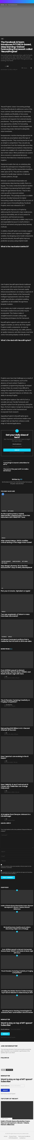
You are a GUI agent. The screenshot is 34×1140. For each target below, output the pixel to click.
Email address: (17, 444)
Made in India (16, 561)
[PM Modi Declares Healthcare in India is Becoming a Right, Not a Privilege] (17, 918)
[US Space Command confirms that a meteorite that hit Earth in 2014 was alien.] (17, 628)
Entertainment (6, 561)
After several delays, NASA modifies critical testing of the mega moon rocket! (16, 541)
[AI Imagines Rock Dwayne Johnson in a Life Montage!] (17, 803)
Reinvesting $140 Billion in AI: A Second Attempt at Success (15, 729)
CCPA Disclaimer (13, 1138)
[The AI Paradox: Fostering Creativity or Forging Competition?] (17, 689)
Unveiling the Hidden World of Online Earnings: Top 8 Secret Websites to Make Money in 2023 (17, 991)
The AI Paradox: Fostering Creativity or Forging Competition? (15, 701)
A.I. (2, 588)
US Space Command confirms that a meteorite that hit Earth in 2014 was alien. (16, 640)
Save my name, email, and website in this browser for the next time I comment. (16, 867)
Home (5, 1136)
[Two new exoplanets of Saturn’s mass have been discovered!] (17, 603)
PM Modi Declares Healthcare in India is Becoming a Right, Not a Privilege (17, 928)
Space (3, 538)
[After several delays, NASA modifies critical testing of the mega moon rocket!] (17, 530)
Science (4, 637)
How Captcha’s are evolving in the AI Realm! (14, 757)
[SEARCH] (32, 1)
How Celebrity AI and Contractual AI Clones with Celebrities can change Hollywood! (14, 786)
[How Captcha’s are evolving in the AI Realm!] (17, 745)
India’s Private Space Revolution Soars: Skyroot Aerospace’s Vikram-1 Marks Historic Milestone (17, 907)
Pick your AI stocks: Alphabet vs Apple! (15, 591)
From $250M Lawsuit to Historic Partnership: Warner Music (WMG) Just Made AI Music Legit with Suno (16, 672)
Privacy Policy (12, 1136)
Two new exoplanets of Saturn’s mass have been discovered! (15, 615)
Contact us (22, 1138)
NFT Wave (4, 563)
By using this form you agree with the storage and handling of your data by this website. (16, 873)
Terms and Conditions (24, 1136)
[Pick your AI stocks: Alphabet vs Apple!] (17, 580)
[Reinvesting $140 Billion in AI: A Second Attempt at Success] (17, 717)
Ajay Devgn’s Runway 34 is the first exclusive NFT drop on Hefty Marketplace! (16, 567)
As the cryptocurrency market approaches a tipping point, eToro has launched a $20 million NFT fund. (15, 515)
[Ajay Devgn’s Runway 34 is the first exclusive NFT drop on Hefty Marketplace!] (17, 555)
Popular (3, 494)
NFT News (11, 511)
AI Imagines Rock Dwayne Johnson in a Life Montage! (15, 815)
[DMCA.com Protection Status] (7, 1070)
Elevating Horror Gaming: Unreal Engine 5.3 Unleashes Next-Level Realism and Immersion (17, 1011)
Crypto (4, 511)
